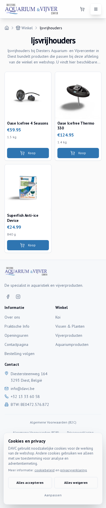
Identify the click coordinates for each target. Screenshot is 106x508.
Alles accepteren (30, 482)
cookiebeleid (44, 470)
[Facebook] (8, 296)
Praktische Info (17, 326)
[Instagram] (18, 296)
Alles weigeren (76, 482)
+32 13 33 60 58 (25, 396)
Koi (57, 317)
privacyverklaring (73, 470)
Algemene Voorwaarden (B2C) (53, 422)
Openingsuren (16, 335)
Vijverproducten (68, 335)
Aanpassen (53, 495)
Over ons (12, 317)
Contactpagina (16, 344)
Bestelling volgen (19, 353)
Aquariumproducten (71, 344)
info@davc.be (22, 388)
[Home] (7, 28)
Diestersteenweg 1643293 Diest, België (29, 377)
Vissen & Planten (70, 326)
